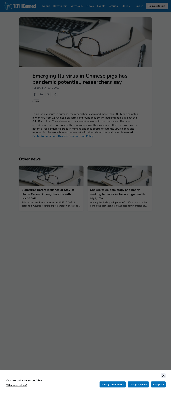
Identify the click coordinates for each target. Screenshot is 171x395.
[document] (85, 382)
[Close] (163, 375)
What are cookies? (16, 385)
